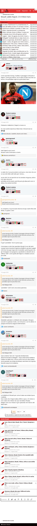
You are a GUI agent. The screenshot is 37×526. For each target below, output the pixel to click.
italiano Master (6, 524)
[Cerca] (33, 10)
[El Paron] (10, 70)
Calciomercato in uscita (14, 425)
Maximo (8, 218)
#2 (35, 122)
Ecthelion (9, 331)
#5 (35, 196)
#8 (35, 304)
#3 (35, 147)
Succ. (18, 411)
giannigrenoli (10, 138)
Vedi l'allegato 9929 (7, 240)
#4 (35, 169)
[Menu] (2, 11)
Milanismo (9, 295)
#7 (35, 272)
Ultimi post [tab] (4, 22)
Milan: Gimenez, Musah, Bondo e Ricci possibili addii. (19, 455)
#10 (35, 380)
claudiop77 (9, 371)
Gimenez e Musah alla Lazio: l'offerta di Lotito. (17, 491)
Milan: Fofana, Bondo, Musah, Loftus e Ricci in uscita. (19, 476)
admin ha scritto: (6, 231)
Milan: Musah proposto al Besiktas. (14, 470)
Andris (8, 160)
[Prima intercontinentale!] (24, 70)
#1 (35, 73)
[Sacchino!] (22, 70)
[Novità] (30, 10)
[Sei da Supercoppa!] (19, 70)
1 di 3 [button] (13, 411)
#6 (35, 227)
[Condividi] (33, 73)
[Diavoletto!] (7, 70)
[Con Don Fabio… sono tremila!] (16, 70)
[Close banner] (36, 9)
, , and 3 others (15, 133)
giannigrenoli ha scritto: (8, 199)
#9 (35, 340)
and (9, 155)
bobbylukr (9, 263)
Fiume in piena (11, 113)
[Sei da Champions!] (13, 70)
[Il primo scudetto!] (16, 120)
